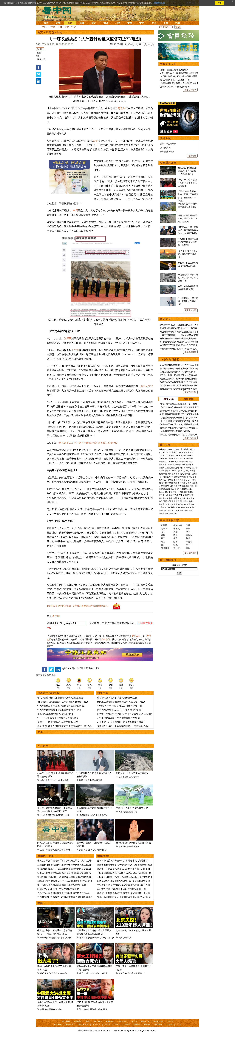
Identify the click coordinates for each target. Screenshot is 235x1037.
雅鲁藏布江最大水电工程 (99, 937)
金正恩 (178, 465)
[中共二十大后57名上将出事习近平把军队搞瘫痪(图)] (56, 751)
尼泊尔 (121, 777)
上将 (58, 780)
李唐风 (189, 535)
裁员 (42, 973)
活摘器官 (170, 455)
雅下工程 (83, 937)
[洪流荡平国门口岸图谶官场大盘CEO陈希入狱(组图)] (56, 821)
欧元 (185, 480)
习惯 (87, 780)
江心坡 (175, 495)
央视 (175, 498)
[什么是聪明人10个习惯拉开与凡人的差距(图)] (95, 751)
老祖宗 (126, 812)
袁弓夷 (180, 458)
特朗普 (186, 449)
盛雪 (175, 538)
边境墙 (172, 468)
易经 (161, 510)
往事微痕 (170, 462)
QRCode (66, 668)
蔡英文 (194, 483)
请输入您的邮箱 (179, 565)
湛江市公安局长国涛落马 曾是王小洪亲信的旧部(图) (62, 885)
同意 (219, 3)
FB (172, 477)
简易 (188, 525)
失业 (121, 937)
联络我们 (78, 1021)
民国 (171, 504)
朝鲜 (176, 477)
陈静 (175, 535)
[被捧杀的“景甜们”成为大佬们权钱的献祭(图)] (95, 821)
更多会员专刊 (190, 90)
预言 (81, 1009)
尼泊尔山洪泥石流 (55, 850)
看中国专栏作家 (169, 520)
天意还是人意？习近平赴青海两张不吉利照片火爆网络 (88, 442)
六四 (192, 452)
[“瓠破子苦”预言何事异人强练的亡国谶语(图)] (168, 251)
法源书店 (96, 1024)
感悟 (177, 510)
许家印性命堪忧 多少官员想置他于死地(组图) (59, 710)
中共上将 (64, 780)
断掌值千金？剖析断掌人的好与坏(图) (134, 843)
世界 (129, 23)
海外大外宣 (40, 59)
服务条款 (110, 1021)
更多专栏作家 (190, 553)
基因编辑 (166, 489)
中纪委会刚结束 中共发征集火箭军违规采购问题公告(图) (64, 869)
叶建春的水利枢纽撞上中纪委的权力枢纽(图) (58, 889)
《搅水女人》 (102, 850)
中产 (179, 483)
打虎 (178, 474)
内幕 (60, 27)
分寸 (135, 812)
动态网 (170, 1024)
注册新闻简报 (168, 559)
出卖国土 (162, 455)
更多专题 (192, 156)
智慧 (173, 510)
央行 (190, 477)
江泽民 (67, 338)
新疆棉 (189, 455)
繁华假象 (55, 973)
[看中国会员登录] (178, 35)
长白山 (161, 495)
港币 (194, 480)
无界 (179, 1024)
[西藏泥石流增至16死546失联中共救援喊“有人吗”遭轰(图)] (168, 168)
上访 (190, 489)
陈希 (66, 850)
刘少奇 (178, 507)
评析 (73, 27)
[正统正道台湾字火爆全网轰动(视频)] (134, 944)
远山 (175, 532)
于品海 (75, 350)
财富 (175, 483)
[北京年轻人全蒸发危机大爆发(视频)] (134, 908)
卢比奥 (192, 449)
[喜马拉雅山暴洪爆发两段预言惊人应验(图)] (95, 786)
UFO (169, 465)
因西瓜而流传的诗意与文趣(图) (174, 69)
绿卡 (182, 501)
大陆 (58, 23)
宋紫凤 (164, 525)
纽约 (117, 23)
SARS (181, 495)
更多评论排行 (190, 438)
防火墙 (173, 489)
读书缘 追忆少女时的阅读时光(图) (175, 86)
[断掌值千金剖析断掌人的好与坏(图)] (134, 821)
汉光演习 (162, 462)
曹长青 (176, 548)
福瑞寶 (147, 1024)
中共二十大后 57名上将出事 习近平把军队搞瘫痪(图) (187, 182)
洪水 (175, 458)
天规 (120, 812)
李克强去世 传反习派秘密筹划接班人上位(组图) (60, 697)
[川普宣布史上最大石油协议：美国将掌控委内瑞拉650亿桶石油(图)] (168, 227)
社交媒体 (166, 477)
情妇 (161, 474)
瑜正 (163, 545)
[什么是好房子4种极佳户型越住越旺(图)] (168, 203)
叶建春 (71, 850)
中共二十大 (45, 780)
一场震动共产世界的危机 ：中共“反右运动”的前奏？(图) (188, 277)
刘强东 (166, 486)
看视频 (117, 1024)
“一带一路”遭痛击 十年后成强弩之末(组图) (57, 718)
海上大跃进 (102, 973)
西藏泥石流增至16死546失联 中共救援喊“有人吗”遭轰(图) (187, 171)
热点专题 (165, 138)
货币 (175, 480)
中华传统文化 (131, 973)
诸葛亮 (192, 507)
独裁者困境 (102, 1009)
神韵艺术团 (83, 1024)
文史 (141, 23)
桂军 (176, 504)
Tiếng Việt (158, 1021)
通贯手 (126, 846)
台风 (42, 1009)
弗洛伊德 (162, 465)
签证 (169, 501)
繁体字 (122, 973)
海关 (161, 501)
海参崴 (184, 483)
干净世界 (44, 815)
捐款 (88, 1021)
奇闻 (165, 23)
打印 (135, 44)
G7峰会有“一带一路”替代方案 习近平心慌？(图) (119, 706)
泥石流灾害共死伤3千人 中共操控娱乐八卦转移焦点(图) (187, 218)
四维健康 (165, 548)
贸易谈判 (187, 468)
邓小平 (167, 507)
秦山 (163, 541)
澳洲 (167, 504)
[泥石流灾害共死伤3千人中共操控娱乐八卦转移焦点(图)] (168, 215)
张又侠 (66, 815)
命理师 (105, 815)
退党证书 (158, 1024)
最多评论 (169, 399)
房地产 (161, 483)
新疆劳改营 (188, 495)
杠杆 (161, 480)
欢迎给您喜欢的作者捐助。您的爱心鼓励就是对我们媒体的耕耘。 (78, 606)
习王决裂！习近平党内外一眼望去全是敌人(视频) (120, 722)
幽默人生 (167, 510)
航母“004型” (84, 973)
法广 (161, 477)
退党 (190, 462)
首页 (46, 23)
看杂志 (107, 1024)
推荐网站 (58, 1024)
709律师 (184, 489)
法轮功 (161, 492)
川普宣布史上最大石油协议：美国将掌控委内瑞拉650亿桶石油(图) (188, 230)
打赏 (125, 44)
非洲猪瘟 (185, 486)
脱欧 (186, 477)
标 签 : (40, 49)
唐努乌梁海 (188, 492)
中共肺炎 (162, 449)
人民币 (180, 480)
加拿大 (181, 477)
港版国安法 (188, 458)
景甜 (81, 850)
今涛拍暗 (177, 525)
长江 (167, 458)
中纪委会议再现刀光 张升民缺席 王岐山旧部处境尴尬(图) (64, 877)
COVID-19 (167, 452)
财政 (171, 483)
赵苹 (188, 538)
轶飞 (163, 532)
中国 (75, 210)
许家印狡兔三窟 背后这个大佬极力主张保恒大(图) (61, 706)
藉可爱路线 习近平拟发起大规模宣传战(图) (117, 697)
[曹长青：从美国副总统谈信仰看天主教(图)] (168, 263)
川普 (181, 449)
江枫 (175, 545)
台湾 (189, 483)
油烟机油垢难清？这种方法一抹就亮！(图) (179, 368)
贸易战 (174, 452)
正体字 (141, 973)
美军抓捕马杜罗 (167, 151)
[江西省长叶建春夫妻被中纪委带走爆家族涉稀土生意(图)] (168, 239)
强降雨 (48, 1009)
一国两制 (193, 474)
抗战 (180, 504)
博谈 (105, 23)
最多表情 (189, 399)
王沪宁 (194, 468)
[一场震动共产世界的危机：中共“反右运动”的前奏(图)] (168, 274)
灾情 (133, 777)
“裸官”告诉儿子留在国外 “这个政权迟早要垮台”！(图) (62, 702)
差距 (92, 780)
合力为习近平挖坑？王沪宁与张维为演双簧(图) (119, 710)
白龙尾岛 (168, 495)
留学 (192, 498)
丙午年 (54, 1009)
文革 (171, 513)
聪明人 (82, 780)
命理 (131, 846)
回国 (173, 501)
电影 (61, 815)
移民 (183, 498)
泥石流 (128, 777)
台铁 (176, 455)
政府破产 (64, 973)
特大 (141, 44)
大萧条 (48, 973)
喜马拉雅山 (84, 815)
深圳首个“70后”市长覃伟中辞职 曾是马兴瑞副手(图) (121, 889)
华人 (179, 498)
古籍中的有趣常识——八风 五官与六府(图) (179, 335)
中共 (173, 465)
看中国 (58, 12)
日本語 (170, 1021)
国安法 (161, 458)
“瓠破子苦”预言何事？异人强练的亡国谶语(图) (187, 254)
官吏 (67, 27)
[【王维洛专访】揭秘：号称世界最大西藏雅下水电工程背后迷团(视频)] (95, 908)
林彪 (173, 507)
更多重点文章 (190, 310)
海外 (191, 501)
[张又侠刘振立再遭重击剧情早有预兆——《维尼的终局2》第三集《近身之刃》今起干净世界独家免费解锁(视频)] (56, 786)
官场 (70, 23)
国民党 (185, 462)
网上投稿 (66, 1021)
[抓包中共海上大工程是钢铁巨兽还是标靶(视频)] (95, 944)
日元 (189, 480)
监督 (38, 56)
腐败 (169, 474)
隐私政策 (122, 1021)
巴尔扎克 (92, 850)
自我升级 (98, 780)
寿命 (167, 513)
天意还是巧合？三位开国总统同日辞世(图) (179, 73)
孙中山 (185, 504)
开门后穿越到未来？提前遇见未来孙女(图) (179, 342)
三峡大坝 (182, 455)
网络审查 (168, 492)
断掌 (120, 846)
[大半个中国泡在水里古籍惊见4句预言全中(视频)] (56, 980)
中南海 (52, 27)
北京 (161, 486)
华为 (165, 474)
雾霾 (161, 489)
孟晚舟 (161, 468)
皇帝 (187, 507)
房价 (175, 486)
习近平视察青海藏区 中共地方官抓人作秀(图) (118, 718)
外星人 (161, 513)
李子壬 (189, 545)
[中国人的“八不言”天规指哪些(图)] (134, 786)
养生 (175, 513)
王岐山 (184, 465)
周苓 (163, 535)
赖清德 (190, 465)
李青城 (189, 541)
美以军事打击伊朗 (168, 143)
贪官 (193, 471)
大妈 (171, 486)
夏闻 (188, 532)
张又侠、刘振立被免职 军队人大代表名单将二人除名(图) (64, 860)
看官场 (50, 32)
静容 (175, 541)
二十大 (53, 780)
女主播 (170, 498)
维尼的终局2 (53, 815)
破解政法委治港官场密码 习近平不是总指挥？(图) (121, 702)
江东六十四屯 (178, 492)
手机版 (113, 44)
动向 (44, 27)
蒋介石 (191, 504)
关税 (167, 468)
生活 (153, 23)
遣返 (165, 501)
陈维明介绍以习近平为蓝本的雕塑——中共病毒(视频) (123, 726)
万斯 (177, 468)
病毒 (161, 452)
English (133, 1021)
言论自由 (162, 498)
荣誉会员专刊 (168, 64)
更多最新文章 (190, 352)
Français (145, 1021)
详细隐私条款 (159, 3)
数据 (137, 777)
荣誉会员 (136, 636)
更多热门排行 (190, 392)
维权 (179, 489)
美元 (165, 480)
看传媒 (137, 1024)
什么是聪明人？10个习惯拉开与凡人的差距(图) (188, 301)
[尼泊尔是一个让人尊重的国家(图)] (134, 751)
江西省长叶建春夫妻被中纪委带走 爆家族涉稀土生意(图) (64, 864)
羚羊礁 (94, 973)
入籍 (178, 501)
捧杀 (85, 850)
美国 (82, 23)
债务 (194, 477)
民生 (186, 501)
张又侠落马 (165, 147)
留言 (130, 44)
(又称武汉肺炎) (173, 449)
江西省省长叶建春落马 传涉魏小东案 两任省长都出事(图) (64, 897)
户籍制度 (127, 937)
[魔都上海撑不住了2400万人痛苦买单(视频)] (56, 944)
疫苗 (171, 458)
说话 (131, 812)
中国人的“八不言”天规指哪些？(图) (132, 808)
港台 (94, 23)
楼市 (167, 483)
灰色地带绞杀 (90, 1009)
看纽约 (127, 1024)
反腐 (173, 474)
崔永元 (167, 471)
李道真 (176, 528)
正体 (119, 44)
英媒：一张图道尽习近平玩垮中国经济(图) (57, 722)
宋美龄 (161, 507)
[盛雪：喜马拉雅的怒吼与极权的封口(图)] (168, 286)
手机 (182, 510)
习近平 (39, 53)
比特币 (170, 480)
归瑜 (188, 528)
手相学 (136, 846)
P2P (195, 486)
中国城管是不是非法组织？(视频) (175, 431)
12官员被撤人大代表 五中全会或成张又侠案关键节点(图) (64, 881)
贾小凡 (164, 528)
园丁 (163, 538)
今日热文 (43, 746)
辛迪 (188, 548)
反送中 (188, 471)
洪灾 (60, 1009)
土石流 (98, 815)
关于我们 (98, 1021)
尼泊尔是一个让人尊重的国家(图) (132, 773)
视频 (177, 23)
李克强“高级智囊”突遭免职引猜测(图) (55, 714)
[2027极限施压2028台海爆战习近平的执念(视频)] (95, 980)
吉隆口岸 (44, 850)
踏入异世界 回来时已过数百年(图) (175, 80)
